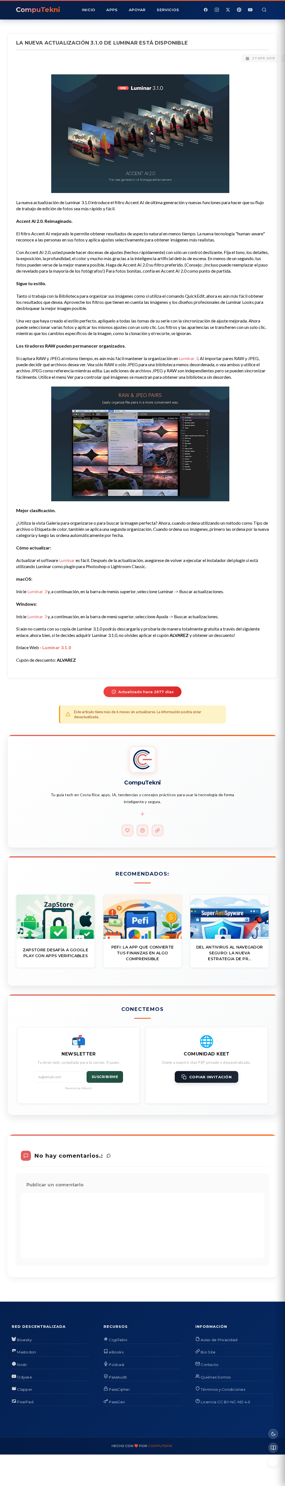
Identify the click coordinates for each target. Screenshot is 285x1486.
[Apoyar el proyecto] (127, 830)
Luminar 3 (188, 358)
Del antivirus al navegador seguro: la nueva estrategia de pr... (229, 953)
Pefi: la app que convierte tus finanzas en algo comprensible (142, 953)
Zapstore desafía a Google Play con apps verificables (55, 952)
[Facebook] (205, 9)
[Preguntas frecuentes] (142, 830)
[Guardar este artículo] (273, 1462)
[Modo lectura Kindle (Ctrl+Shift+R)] (273, 1448)
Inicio (88, 10)
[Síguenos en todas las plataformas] (157, 830)
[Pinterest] (239, 9)
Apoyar (137, 10)
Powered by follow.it (78, 1088)
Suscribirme (105, 1077)
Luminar (67, 560)
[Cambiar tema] (273, 1434)
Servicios (168, 10)
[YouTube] (250, 9)
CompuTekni (160, 1446)
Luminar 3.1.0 (56, 647)
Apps (111, 10)
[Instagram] (216, 9)
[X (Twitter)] (227, 9)
